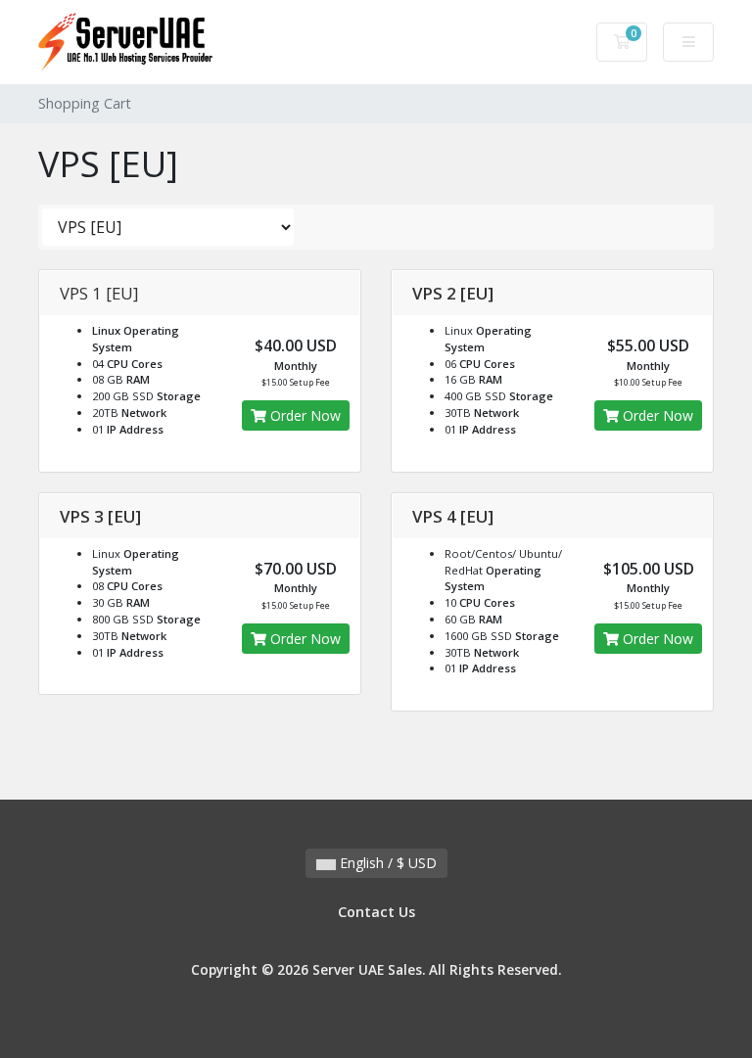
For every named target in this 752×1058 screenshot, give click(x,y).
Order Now (303, 415)
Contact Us (376, 911)
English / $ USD (386, 862)
